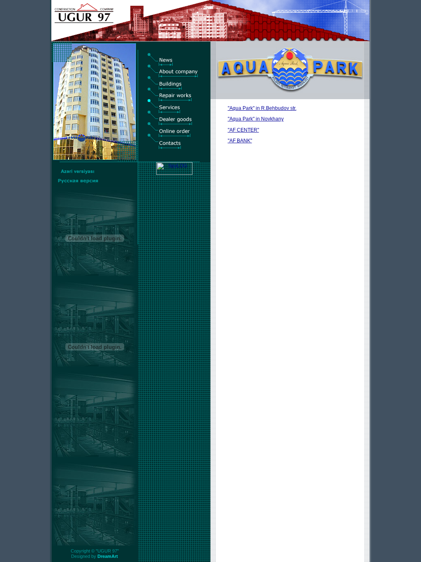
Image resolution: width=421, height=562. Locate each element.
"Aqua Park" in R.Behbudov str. (262, 108)
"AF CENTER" (243, 130)
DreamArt (107, 556)
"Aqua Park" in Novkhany (256, 119)
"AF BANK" (240, 141)
